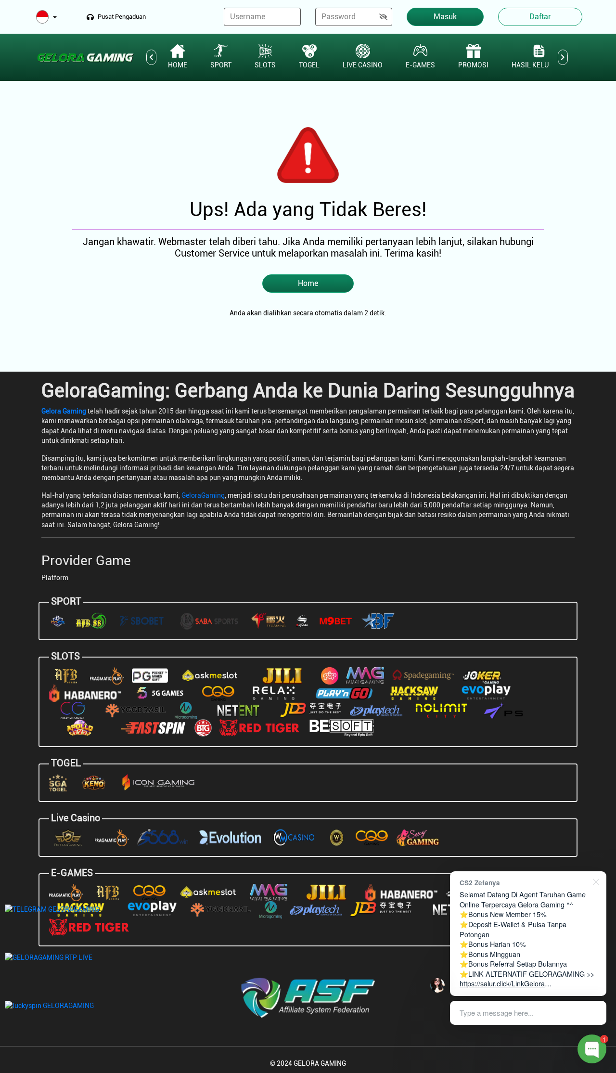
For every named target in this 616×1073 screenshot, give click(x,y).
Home (308, 283)
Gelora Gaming (63, 411)
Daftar (540, 16)
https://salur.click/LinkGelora (502, 983)
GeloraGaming (203, 495)
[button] (46, 17)
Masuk (445, 16)
